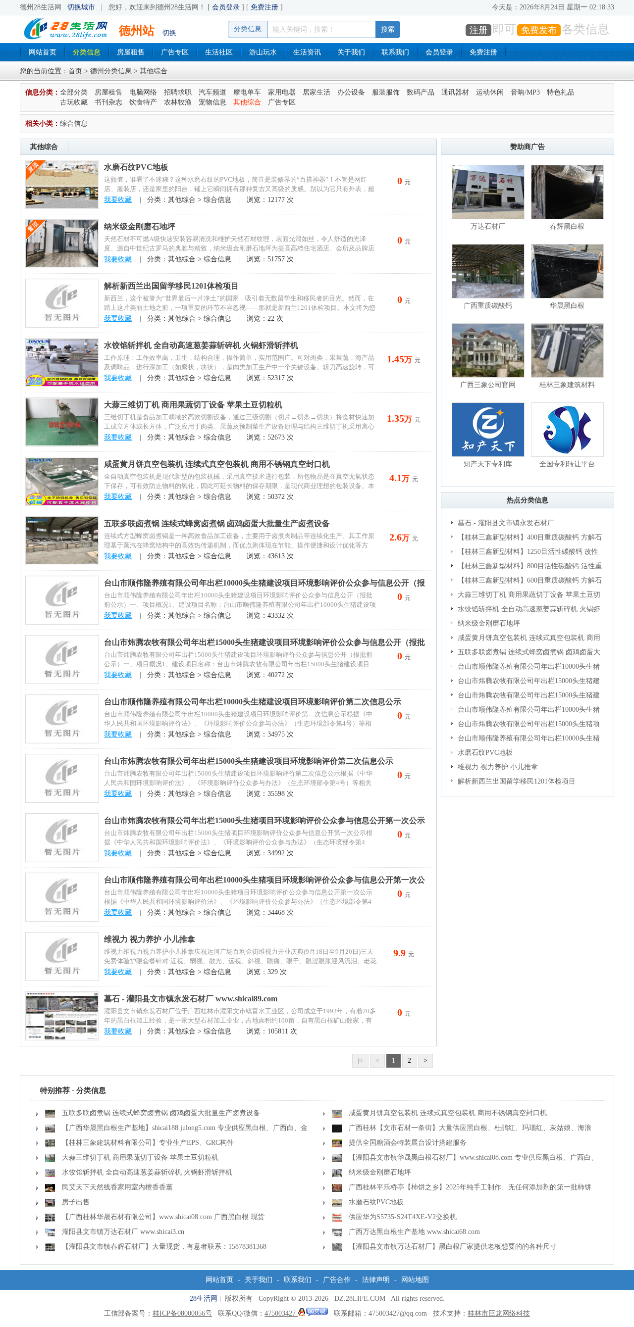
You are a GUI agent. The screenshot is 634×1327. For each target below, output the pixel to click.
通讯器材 (455, 92)
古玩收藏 (74, 102)
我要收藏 (118, 199)
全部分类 (74, 92)
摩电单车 (247, 92)
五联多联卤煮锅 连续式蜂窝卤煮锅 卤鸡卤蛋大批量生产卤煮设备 (217, 523)
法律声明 (376, 1279)
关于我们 (351, 52)
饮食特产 (143, 102)
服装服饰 (386, 92)
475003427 (281, 1313)
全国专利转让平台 (567, 464)
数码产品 (420, 92)
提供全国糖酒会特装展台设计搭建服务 (408, 1142)
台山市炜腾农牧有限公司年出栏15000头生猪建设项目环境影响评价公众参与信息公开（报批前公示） (527, 682)
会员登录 (226, 7)
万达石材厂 (488, 226)
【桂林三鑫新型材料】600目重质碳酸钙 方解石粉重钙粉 (526, 582)
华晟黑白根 (567, 305)
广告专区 (175, 52)
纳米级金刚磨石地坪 (139, 226)
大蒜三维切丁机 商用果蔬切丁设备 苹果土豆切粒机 (193, 404)
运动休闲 (490, 92)
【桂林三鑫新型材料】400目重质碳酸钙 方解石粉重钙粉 (526, 539)
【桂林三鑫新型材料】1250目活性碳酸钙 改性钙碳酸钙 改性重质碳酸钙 (524, 553)
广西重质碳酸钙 (488, 305)
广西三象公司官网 (488, 385)
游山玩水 (263, 52)
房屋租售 (131, 52)
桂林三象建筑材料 (567, 385)
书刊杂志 (108, 102)
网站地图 (415, 1279)
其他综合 (247, 102)
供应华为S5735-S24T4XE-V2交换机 (403, 1217)
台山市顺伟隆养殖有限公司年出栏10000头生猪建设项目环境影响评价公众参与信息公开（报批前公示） (527, 668)
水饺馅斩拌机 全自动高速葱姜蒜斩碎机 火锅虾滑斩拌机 (201, 345)
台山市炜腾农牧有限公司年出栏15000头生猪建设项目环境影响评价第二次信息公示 (248, 761)
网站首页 (42, 52)
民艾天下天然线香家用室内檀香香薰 (117, 1187)
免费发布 (539, 30)
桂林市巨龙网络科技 (499, 1313)
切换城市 (81, 7)
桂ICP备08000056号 (182, 1313)
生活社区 (219, 52)
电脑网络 (143, 92)
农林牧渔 (178, 102)
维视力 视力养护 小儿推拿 (149, 939)
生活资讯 (307, 52)
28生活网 (203, 1298)
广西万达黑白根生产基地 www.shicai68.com (414, 1231)
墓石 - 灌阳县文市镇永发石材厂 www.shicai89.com (190, 998)
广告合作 (337, 1279)
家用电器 (282, 92)
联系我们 (395, 52)
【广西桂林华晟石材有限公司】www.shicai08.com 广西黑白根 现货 (163, 1217)
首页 (75, 71)
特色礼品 (561, 92)
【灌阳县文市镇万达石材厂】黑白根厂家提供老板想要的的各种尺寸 (453, 1246)
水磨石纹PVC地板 (136, 167)
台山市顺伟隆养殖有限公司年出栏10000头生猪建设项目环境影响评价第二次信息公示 (252, 701)
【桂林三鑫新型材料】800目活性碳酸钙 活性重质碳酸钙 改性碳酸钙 (526, 567)
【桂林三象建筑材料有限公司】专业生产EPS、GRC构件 (148, 1142)
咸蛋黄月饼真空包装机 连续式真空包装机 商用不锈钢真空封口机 (217, 464)
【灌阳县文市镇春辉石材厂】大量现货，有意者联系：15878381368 (164, 1246)
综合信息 (74, 123)
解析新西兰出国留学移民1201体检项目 (171, 286)
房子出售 (76, 1202)
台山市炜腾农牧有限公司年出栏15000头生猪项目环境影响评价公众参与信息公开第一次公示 (264, 820)
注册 (478, 30)
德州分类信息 (111, 71)
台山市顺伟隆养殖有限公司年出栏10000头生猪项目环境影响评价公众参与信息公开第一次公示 (525, 740)
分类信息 (87, 52)
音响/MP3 (525, 92)
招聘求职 (178, 92)
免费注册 (264, 7)
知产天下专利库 (488, 464)
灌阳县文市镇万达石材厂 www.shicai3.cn (123, 1231)
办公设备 (351, 92)
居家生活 (316, 92)
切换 (169, 33)
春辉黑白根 (567, 226)
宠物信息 (212, 102)
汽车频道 (212, 92)
